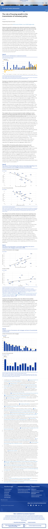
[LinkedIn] (31, 505)
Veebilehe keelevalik (35, 496)
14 (22, 304)
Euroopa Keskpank (8, 489)
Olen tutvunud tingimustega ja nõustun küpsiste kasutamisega (12, 526)
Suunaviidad (6, 492)
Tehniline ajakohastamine (23, 490)
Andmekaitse (33, 489)
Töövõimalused (7, 490)
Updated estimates (13, 383)
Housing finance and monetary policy (12, 406)
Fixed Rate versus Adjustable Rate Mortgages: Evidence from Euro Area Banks (19, 465)
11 (29, 137)
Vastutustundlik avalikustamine (24, 492)
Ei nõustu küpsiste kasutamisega (35, 525)
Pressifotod (6, 494)
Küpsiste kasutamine (32, 522)
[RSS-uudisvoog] (41, 505)
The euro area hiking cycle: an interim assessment (18, 478)
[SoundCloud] (39, 505)
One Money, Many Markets (21, 295)
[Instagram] (33, 505)
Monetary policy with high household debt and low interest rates (23, 412)
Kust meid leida (7, 497)
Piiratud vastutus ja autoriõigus (24, 489)
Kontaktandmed (7, 495)
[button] (46, 1)
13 (17, 161)
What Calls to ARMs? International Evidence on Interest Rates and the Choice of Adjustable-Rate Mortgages (19, 293)
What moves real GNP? (13, 450)
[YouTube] (36, 505)
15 (34, 312)
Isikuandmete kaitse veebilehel (37, 490)
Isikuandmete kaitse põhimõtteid (20, 522)
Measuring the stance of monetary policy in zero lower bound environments (21, 429)
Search (43, 3)
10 (28, 135)
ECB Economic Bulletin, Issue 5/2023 (20, 24)
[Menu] (46, 3)
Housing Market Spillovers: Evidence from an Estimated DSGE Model (18, 395)
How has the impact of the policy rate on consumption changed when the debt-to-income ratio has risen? (21, 414)
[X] (28, 505)
